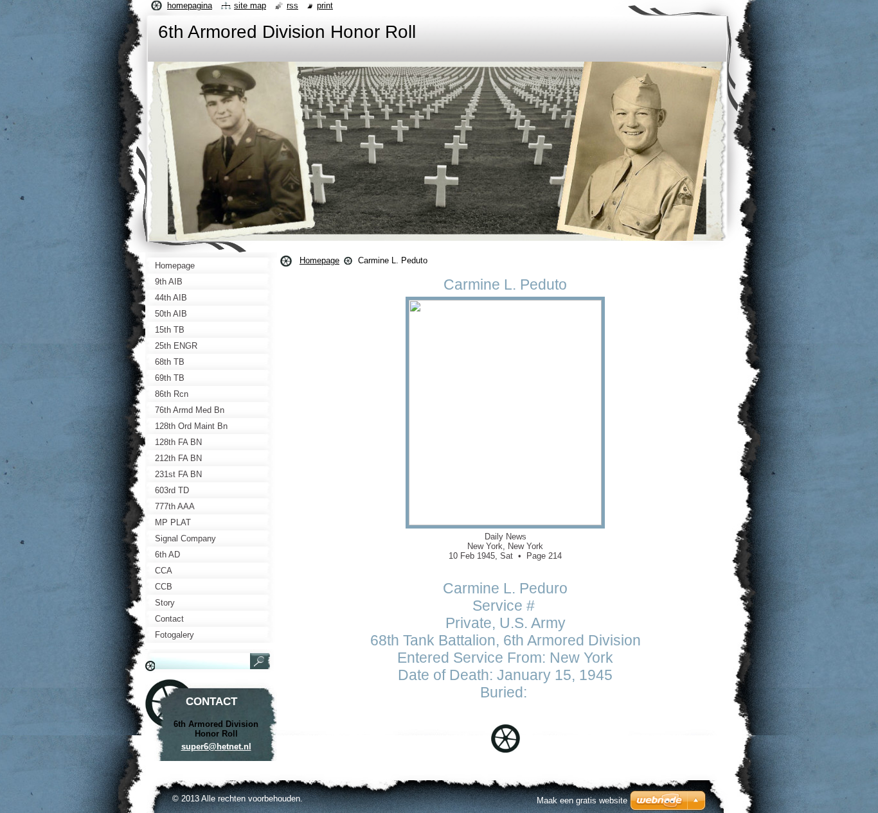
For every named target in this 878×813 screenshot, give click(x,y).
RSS (292, 5)
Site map (250, 5)
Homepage (319, 260)
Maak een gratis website (582, 800)
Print (325, 5)
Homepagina (189, 5)
